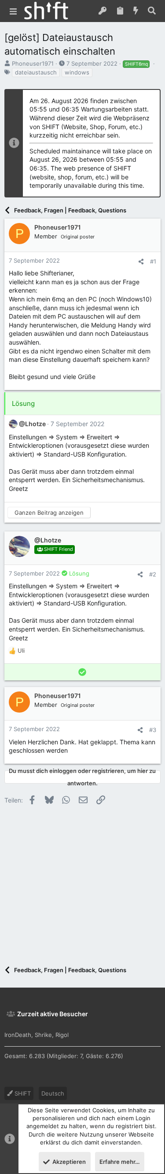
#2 (152, 574)
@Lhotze (32, 423)
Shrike (43, 1034)
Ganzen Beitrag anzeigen (49, 512)
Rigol (62, 1034)
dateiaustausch (36, 72)
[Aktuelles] (135, 11)
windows (77, 72)
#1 (153, 261)
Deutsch (52, 1093)
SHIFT (22, 1093)
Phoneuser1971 (33, 63)
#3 (152, 729)
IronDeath (17, 1034)
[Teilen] (141, 261)
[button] (13, 11)
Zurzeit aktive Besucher (52, 1014)
